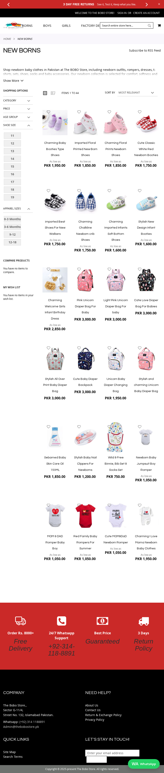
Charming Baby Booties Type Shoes (55, 149)
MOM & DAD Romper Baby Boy (55, 542)
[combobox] (126, 25)
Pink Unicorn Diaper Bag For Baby (85, 306)
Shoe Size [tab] (9, 125)
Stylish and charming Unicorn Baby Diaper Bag (146, 385)
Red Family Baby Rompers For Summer (85, 542)
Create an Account (146, 13)
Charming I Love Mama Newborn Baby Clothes (146, 542)
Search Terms (13, 757)
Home (7, 38)
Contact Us (93, 710)
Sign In (122, 13)
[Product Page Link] (54, 123)
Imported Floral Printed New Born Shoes (85, 149)
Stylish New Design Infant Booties (146, 227)
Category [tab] (9, 100)
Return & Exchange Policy (103, 715)
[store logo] (13, 25)
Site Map (9, 752)
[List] (52, 92)
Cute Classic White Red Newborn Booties (146, 149)
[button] (48, 112)
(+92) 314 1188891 (32, 722)
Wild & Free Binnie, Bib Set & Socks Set (116, 463)
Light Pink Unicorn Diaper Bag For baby (116, 306)
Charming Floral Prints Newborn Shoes (116, 149)
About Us (91, 705)
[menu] (83, 25)
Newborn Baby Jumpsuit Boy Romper (146, 463)
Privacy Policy (94, 720)
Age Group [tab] (10, 117)
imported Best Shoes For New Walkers (55, 227)
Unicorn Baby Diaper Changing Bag (115, 385)
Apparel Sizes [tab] (12, 208)
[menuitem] (26, 25)
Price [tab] (6, 108)
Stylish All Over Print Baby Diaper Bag (55, 385)
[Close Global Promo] (159, 4)
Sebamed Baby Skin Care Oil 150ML (55, 463)
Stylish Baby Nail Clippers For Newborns (85, 463)
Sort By (110, 92)
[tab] (83, 25)
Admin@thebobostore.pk (21, 727)
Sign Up (97, 759)
